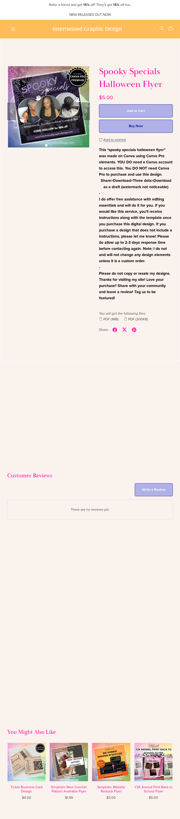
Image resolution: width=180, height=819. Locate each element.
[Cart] (172, 28)
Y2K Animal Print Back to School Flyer (153, 789)
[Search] (162, 28)
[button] (11, 111)
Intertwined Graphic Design (87, 29)
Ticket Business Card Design (27, 789)
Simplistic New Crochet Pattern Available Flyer (69, 789)
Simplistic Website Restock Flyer (111, 789)
